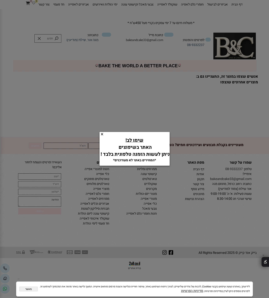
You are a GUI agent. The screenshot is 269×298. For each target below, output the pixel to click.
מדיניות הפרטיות (192, 290)
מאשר (28, 289)
